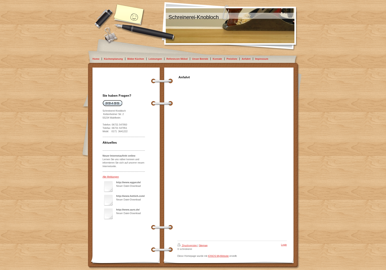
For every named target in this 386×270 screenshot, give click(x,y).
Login (284, 244)
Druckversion (189, 245)
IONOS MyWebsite (218, 256)
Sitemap (203, 245)
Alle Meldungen (111, 176)
